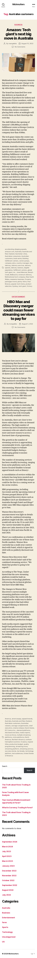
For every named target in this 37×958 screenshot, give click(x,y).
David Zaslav (29, 728)
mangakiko (13, 43)
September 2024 (9, 842)
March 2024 (7, 847)
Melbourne (14, 275)
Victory (29, 286)
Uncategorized (8, 937)
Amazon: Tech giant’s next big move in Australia (18, 34)
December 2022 (9, 871)
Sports (5, 927)
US (3, 942)
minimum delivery (24, 275)
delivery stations (17, 268)
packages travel (11, 282)
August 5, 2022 (27, 324)
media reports (25, 733)
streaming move (22, 746)
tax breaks (21, 751)
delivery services (18, 265)
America (8, 719)
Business (18, 24)
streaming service (26, 749)
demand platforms (23, 730)
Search (4, 766)
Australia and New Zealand (22, 721)
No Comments (20, 47)
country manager (22, 263)
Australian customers (12, 723)
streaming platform (12, 749)
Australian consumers (13, 256)
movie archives (10, 735)
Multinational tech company (15, 277)
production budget (16, 744)
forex (4, 922)
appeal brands (27, 719)
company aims (10, 263)
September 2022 (9, 885)
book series (17, 258)
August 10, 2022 (27, 43)
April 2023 (6, 856)
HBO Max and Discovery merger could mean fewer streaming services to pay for (18, 310)
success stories (10, 751)
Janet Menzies (21, 272)
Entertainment (18, 297)
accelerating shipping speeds (15, 249)
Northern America (18, 740)
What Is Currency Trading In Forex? (17, 807)
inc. (14, 272)
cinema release (18, 728)
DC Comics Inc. (10, 730)
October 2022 (8, 880)
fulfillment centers (20, 270)
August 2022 (7, 890)
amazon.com (9, 252)
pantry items (22, 282)
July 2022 (6, 895)
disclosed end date (12, 733)
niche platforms (18, 737)
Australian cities (21, 254)
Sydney (15, 286)
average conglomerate (19, 726)
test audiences (17, 753)
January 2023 (8, 866)
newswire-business (17, 279)
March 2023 (7, 861)
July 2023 (6, 851)
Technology (7, 932)
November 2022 (9, 875)
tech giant (22, 286)
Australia (18, 252)
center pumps (24, 261)
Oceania (28, 279)
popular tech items (18, 284)
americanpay (16, 719)
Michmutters (18, 4)
